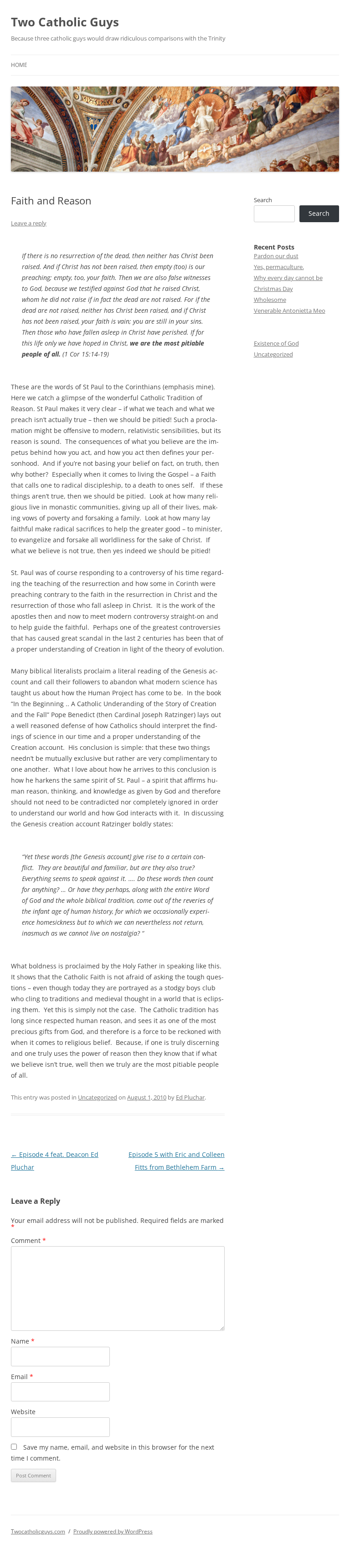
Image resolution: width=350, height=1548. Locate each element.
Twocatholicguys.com (38, 1531)
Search (263, 200)
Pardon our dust (276, 256)
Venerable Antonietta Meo (289, 310)
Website (23, 1411)
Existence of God (276, 343)
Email (22, 1376)
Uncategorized (97, 1097)
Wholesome (270, 299)
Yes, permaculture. (279, 267)
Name (23, 1341)
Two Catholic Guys (65, 22)
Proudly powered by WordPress (113, 1531)
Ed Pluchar (190, 1097)
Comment (28, 1240)
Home (19, 65)
